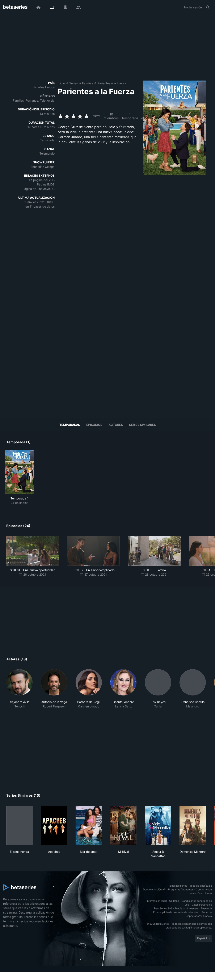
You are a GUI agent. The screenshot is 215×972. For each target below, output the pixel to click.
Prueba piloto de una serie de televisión (176, 912)
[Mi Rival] (123, 825)
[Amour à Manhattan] (158, 825)
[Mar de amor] (89, 825)
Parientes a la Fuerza (111, 83)
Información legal (157, 900)
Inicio (61, 83)
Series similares (142, 424)
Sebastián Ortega (42, 166)
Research (206, 908)
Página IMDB (46, 184)
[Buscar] (208, 7)
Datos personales (201, 904)
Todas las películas (201, 885)
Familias (87, 83)
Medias (179, 908)
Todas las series (177, 885)
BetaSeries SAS (163, 908)
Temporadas (69, 424)
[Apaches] (54, 825)
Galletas (174, 900)
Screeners (192, 908)
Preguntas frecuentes (180, 889)
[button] (19, 691)
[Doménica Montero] (193, 825)
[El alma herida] (19, 825)
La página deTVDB (42, 180)
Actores (116, 424)
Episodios (94, 424)
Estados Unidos (44, 87)
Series (73, 83)
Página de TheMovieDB (38, 189)
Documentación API (154, 889)
